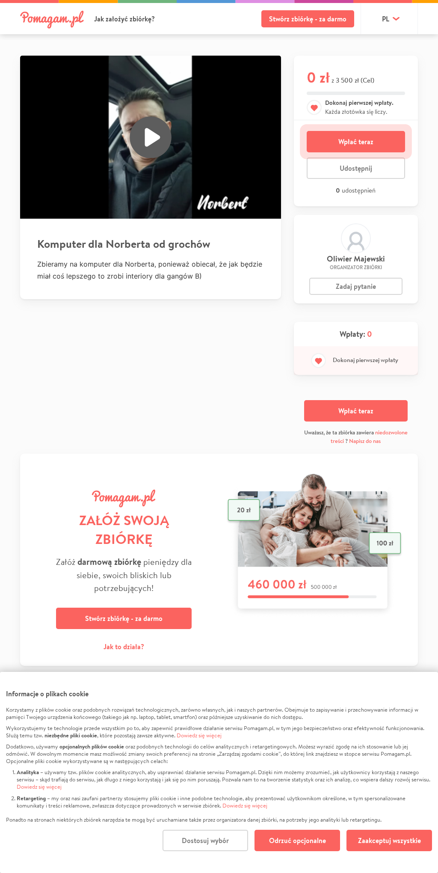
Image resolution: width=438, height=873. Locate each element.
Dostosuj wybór (205, 840)
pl (385, 19)
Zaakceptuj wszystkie (389, 840)
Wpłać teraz (355, 141)
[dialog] (219, 772)
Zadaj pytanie (356, 286)
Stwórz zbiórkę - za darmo (307, 19)
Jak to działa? (124, 646)
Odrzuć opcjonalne (297, 840)
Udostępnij (356, 168)
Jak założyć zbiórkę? (124, 19)
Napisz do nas (365, 441)
